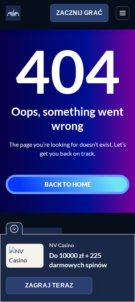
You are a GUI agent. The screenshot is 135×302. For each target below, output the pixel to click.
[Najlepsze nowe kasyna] (13, 13)
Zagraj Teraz (49, 285)
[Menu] (122, 13)
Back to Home (68, 184)
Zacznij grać (79, 13)
